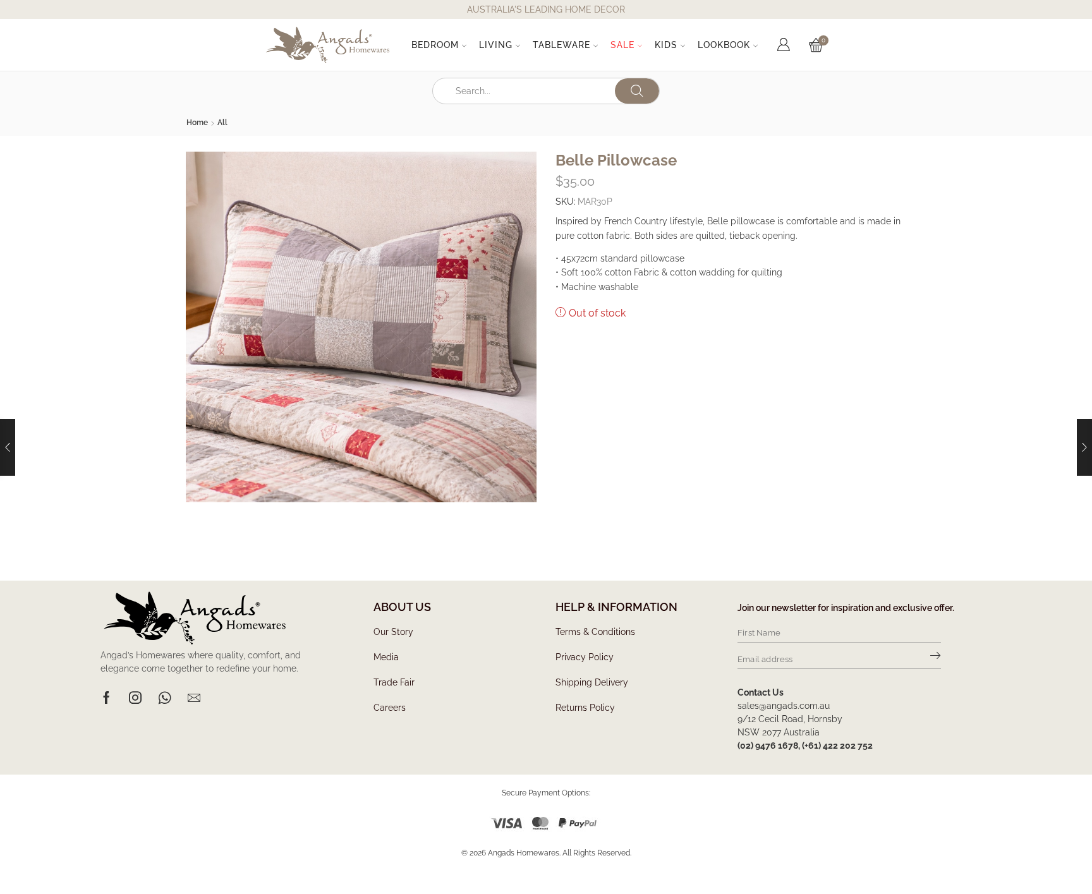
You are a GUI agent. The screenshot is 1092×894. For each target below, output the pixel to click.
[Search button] (637, 91)
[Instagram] (135, 697)
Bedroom (435, 45)
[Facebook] (106, 697)
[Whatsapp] (164, 697)
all (222, 122)
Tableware (561, 45)
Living (496, 45)
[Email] (194, 697)
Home (197, 122)
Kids (666, 45)
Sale (622, 45)
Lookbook (724, 45)
